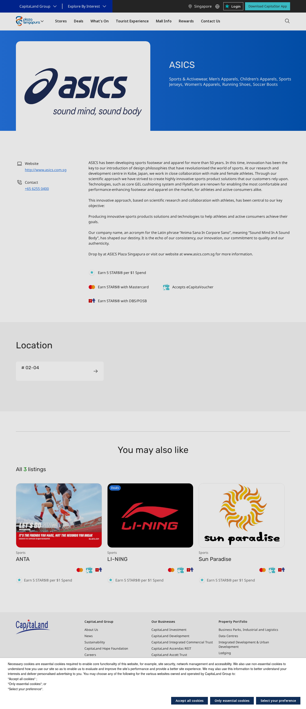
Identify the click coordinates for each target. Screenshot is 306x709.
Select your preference (278, 700)
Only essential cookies (232, 700)
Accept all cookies (189, 700)
